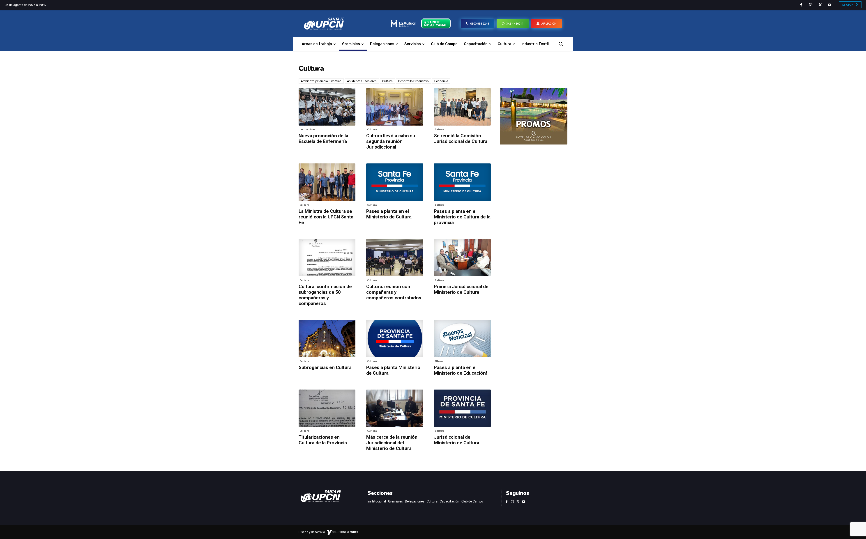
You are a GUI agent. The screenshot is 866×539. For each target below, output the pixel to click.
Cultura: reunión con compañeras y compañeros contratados (393, 292)
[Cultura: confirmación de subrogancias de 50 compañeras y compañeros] (327, 257)
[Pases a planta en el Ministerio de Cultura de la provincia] (462, 182)
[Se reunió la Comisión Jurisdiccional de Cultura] (462, 107)
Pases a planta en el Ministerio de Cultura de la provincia (462, 217)
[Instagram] (810, 5)
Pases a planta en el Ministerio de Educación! (460, 370)
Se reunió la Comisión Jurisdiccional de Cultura (460, 138)
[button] (560, 43)
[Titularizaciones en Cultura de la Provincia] (327, 408)
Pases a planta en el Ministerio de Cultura (389, 214)
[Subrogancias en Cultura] (327, 338)
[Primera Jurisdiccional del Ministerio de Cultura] (462, 257)
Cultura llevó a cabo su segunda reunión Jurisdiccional (390, 141)
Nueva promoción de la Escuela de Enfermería (323, 138)
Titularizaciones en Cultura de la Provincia (323, 439)
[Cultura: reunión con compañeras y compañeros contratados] (394, 257)
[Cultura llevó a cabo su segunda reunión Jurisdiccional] (394, 107)
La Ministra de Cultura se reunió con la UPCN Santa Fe (326, 217)
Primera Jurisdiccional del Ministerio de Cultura (462, 289)
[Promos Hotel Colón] (533, 116)
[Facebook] (801, 5)
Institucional (307, 129)
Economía (441, 81)
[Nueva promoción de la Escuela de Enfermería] (327, 107)
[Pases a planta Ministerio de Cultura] (394, 338)
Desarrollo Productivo (413, 81)
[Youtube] (829, 5)
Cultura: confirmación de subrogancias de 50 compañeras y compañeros (325, 295)
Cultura (387, 81)
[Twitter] (820, 5)
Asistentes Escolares (362, 81)
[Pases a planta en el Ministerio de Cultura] (394, 182)
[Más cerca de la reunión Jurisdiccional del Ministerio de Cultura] (394, 408)
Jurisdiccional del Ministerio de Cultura (456, 439)
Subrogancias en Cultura (325, 367)
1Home (439, 361)
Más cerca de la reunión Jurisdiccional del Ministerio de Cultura (391, 442)
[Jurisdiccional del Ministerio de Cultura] (462, 408)
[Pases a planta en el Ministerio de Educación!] (462, 338)
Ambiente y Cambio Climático (321, 81)
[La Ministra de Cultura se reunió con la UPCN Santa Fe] (327, 182)
